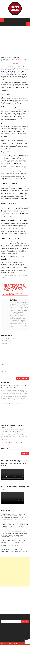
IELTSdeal (16, 63)
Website (3, 371)
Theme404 (9, 643)
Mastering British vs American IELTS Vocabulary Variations (13, 386)
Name (3, 357)
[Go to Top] (26, 638)
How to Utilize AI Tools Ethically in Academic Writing (13, 426)
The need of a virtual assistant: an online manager (13, 294)
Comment (4, 343)
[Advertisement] (15, 40)
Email (3, 364)
